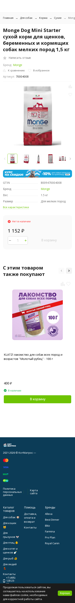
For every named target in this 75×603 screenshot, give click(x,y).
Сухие (58, 18)
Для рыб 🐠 (10, 558)
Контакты (30, 527)
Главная (8, 18)
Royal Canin (52, 543)
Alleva (48, 514)
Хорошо (65, 593)
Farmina (50, 531)
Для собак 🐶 (11, 517)
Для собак (26, 18)
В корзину (49, 240)
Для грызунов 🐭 (11, 535)
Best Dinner (52, 519)
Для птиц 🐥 (10, 542)
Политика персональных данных (12, 492)
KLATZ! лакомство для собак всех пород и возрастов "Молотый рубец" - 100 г (33, 357)
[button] (70, 159)
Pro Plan (50, 537)
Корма (43, 18)
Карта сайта (34, 491)
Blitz (47, 525)
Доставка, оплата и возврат (30, 517)
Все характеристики (16, 207)
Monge (17, 65)
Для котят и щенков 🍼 (10, 550)
